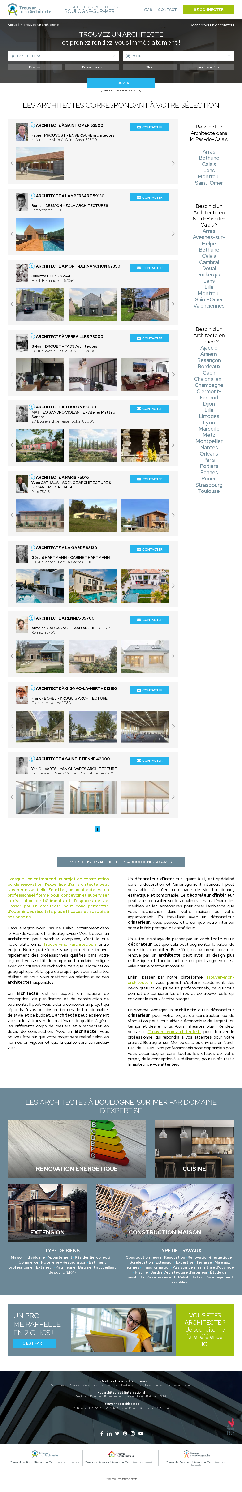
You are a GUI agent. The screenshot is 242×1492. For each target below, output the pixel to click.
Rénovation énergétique (210, 1257)
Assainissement (161, 1277)
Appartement (60, 1257)
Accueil (13, 24)
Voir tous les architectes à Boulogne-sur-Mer (121, 861)
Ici (205, 1344)
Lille (139, 1385)
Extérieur (44, 1267)
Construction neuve (144, 1257)
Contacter (152, 127)
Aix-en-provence (93, 1385)
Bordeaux (127, 1385)
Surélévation (141, 1262)
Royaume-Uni (112, 1396)
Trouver (121, 83)
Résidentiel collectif (93, 1257)
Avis (148, 9)
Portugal (151, 1396)
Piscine (141, 1272)
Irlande (129, 1396)
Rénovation (174, 1257)
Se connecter (209, 9)
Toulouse (112, 1385)
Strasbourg (173, 1385)
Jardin (156, 1272)
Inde (140, 1396)
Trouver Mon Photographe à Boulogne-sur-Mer (189, 1462)
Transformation (156, 1267)
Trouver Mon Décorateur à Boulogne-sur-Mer (108, 1462)
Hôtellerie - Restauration (63, 1262)
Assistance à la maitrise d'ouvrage (203, 1267)
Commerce (28, 1262)
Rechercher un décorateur (212, 24)
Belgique (80, 1396)
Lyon (62, 1385)
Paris (53, 1385)
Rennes (187, 1385)
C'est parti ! (34, 1343)
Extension (164, 1262)
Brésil (163, 1396)
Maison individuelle (28, 1257)
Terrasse (204, 1262)
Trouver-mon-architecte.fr (70, 944)
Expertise (185, 1262)
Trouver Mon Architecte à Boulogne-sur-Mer (32, 1462)
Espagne (95, 1396)
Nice (148, 1385)
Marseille (74, 1385)
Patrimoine (66, 1267)
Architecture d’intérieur (185, 1272)
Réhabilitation (191, 1277)
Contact (167, 9)
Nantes (158, 1385)
